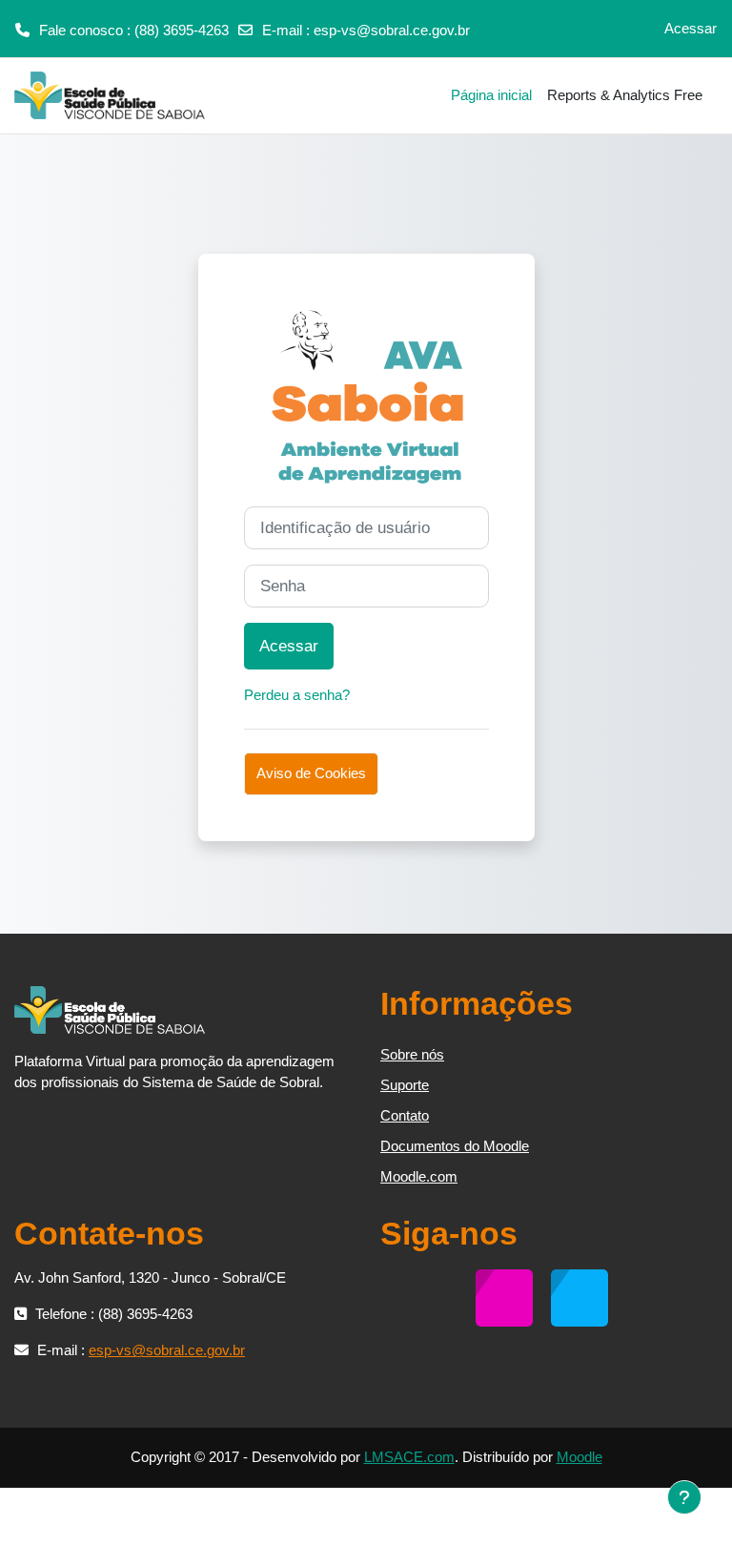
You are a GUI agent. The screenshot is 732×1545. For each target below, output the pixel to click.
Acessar (690, 28)
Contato (404, 1115)
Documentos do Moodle (454, 1146)
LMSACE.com (409, 1457)
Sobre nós (412, 1054)
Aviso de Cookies (311, 773)
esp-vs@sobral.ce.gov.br (392, 30)
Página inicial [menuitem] (491, 95)
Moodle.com (419, 1176)
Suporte (404, 1085)
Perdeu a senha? (297, 695)
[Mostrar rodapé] (684, 1497)
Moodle (579, 1457)
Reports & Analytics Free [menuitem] (624, 95)
